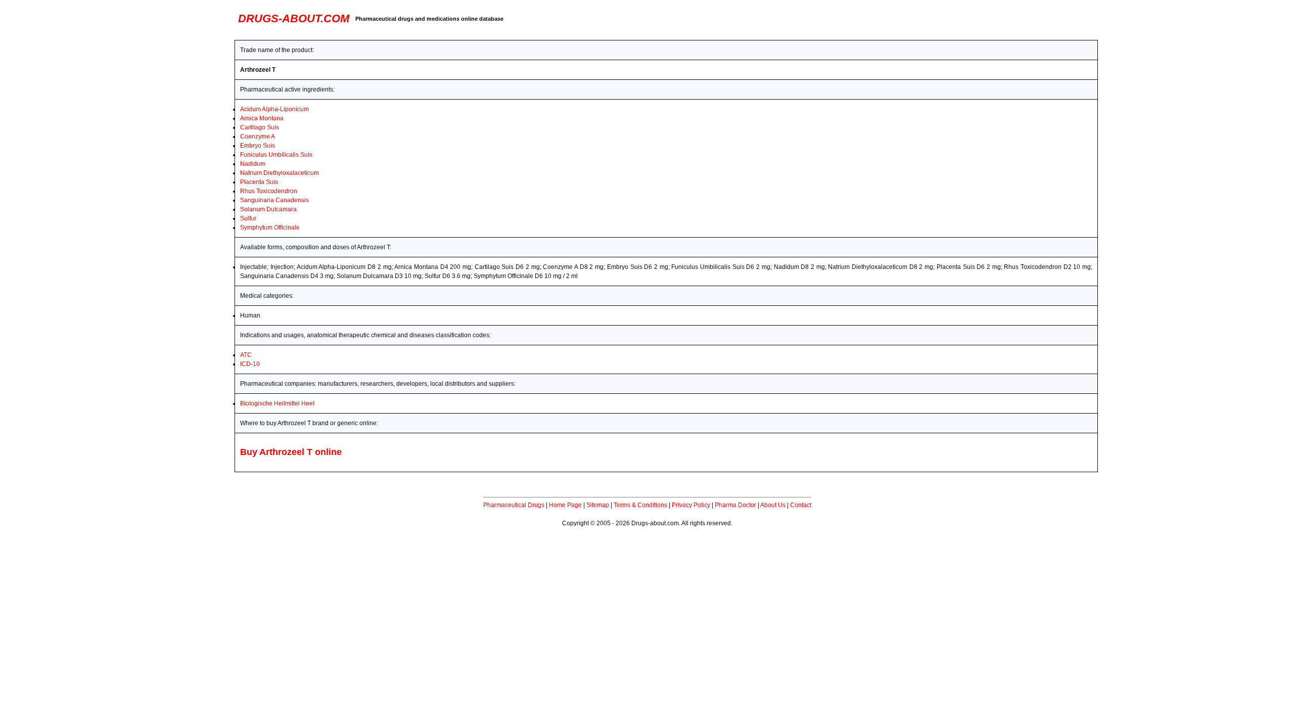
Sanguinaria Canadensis (274, 200)
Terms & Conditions (640, 505)
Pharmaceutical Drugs (513, 505)
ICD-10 (250, 364)
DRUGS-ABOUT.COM (293, 18)
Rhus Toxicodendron (268, 191)
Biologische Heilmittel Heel (277, 403)
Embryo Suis (257, 145)
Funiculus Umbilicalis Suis (276, 154)
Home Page (565, 505)
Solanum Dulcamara (268, 209)
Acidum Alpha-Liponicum (274, 109)
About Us (772, 505)
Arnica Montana (262, 118)
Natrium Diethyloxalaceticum (279, 172)
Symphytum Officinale (270, 227)
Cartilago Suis (259, 127)
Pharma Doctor (735, 505)
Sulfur (248, 218)
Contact (800, 505)
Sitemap (597, 505)
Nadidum (252, 163)
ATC (246, 354)
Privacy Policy (691, 505)
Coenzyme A (257, 136)
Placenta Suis (259, 182)
